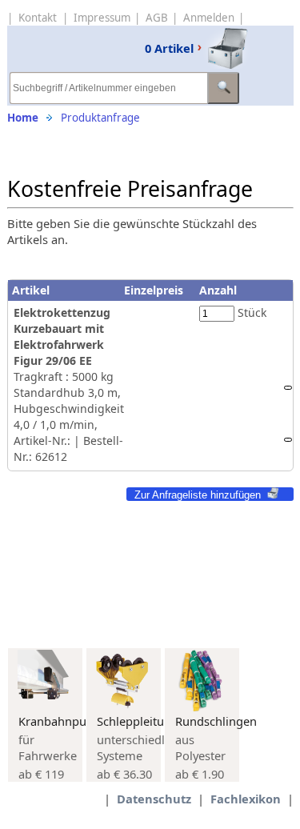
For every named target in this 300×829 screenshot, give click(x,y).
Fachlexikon (245, 799)
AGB (157, 17)
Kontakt (37, 17)
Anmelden (208, 17)
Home (22, 117)
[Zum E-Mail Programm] (288, 440)
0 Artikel (169, 48)
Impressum (102, 17)
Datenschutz (154, 799)
